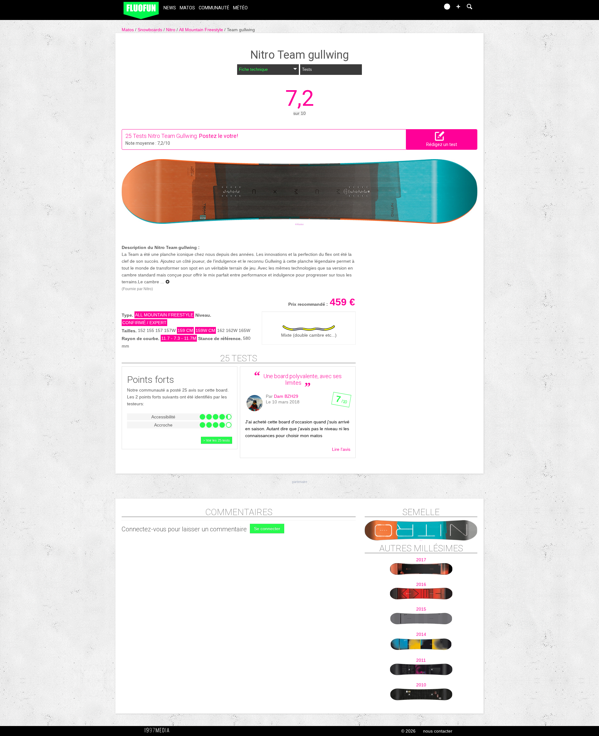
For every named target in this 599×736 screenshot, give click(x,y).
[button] (458, 6)
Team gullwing (241, 29)
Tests (307, 69)
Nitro (171, 29)
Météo (240, 8)
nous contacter (437, 731)
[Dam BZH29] (254, 403)
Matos (187, 8)
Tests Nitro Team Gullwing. (165, 136)
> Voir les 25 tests (216, 440)
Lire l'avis (341, 449)
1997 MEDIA (159, 730)
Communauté (214, 8)
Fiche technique (253, 69)
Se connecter (267, 528)
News (169, 8)
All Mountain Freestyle (201, 29)
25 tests (238, 358)
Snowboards (150, 29)
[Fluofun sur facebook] (421, 8)
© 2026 (408, 731)
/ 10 (341, 400)
